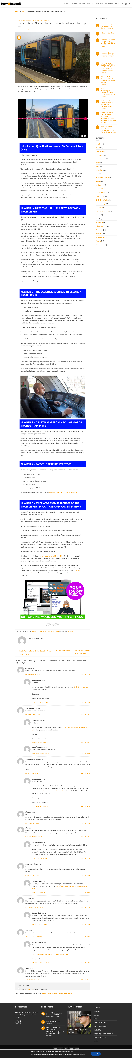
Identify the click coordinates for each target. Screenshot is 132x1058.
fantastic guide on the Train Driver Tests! (63, 492)
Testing (98, 241)
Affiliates (97, 1011)
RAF (97, 166)
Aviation (98, 144)
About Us (97, 1007)
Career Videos (101, 192)
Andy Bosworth (39, 29)
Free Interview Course (104, 3)
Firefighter (99, 155)
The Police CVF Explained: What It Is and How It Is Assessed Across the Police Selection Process (108, 66)
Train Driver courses (81, 687)
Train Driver (22, 20)
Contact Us (119, 3)
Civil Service (100, 196)
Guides (74, 3)
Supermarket (100, 237)
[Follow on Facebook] (17, 1022)
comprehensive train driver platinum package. (50, 791)
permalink (70, 631)
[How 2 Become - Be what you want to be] (11, 3)
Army (98, 162)
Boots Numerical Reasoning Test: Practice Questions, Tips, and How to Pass (108, 129)
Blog (22, 11)
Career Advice (100, 189)
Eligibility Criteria (32, 20)
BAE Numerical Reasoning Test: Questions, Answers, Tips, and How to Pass (108, 91)
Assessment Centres (103, 177)
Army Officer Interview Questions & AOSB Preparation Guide (109, 26)
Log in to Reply (85, 674)
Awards (98, 181)
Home (17, 11)
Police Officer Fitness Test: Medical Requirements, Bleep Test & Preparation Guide (108, 43)
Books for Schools (100, 1022)
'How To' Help (100, 204)
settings (82, 1054)
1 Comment (105, 35)
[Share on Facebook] (47, 624)
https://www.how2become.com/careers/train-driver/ (50, 954)
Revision (99, 233)
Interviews (99, 207)
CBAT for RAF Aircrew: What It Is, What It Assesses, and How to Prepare (108, 79)
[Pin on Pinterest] (57, 624)
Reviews (96, 1041)
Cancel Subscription (100, 1026)
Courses (82, 3)
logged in (30, 989)
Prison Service (101, 226)
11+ (97, 174)
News (98, 215)
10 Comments (107, 59)
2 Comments (107, 48)
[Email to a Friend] (54, 624)
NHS (97, 219)
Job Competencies (43, 20)
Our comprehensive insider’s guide (50, 556)
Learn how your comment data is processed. (57, 994)
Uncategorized (101, 245)
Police (98, 148)
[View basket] (126, 3)
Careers (67, 3)
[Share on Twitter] (50, 624)
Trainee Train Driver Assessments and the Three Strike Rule (108, 55)
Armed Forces (100, 159)
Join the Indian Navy (108, 33)
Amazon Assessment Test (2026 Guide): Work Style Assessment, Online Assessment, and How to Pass (108, 117)
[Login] (130, 3)
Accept (96, 1054)
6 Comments (106, 96)
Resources (99, 230)
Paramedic (99, 222)
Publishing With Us (100, 1037)
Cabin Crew (100, 185)
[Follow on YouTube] (20, 1022)
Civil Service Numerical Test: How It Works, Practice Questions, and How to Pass (108, 103)
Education (90, 3)
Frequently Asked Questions (103, 1033)
